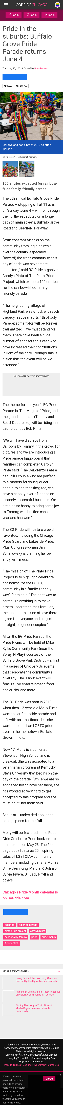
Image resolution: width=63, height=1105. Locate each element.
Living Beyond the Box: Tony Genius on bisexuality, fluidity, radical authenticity (37, 980)
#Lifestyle (21, 86)
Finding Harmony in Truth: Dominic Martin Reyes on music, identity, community (34, 1008)
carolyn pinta (37, 931)
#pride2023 (12, 943)
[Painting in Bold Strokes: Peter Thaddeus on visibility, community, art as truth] (8, 996)
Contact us (53, 1065)
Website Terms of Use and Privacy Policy (25, 1065)
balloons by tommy (16, 937)
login (15, 15)
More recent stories (16, 971)
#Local (8, 86)
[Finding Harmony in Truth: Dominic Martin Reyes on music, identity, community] (8, 1010)
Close (49, 1078)
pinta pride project (15, 931)
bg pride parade (28, 924)
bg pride (9, 924)
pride (34, 937)
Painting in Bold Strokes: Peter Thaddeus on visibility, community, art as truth (38, 993)
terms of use (13, 1102)
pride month (49, 937)
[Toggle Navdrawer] (6, 5)
